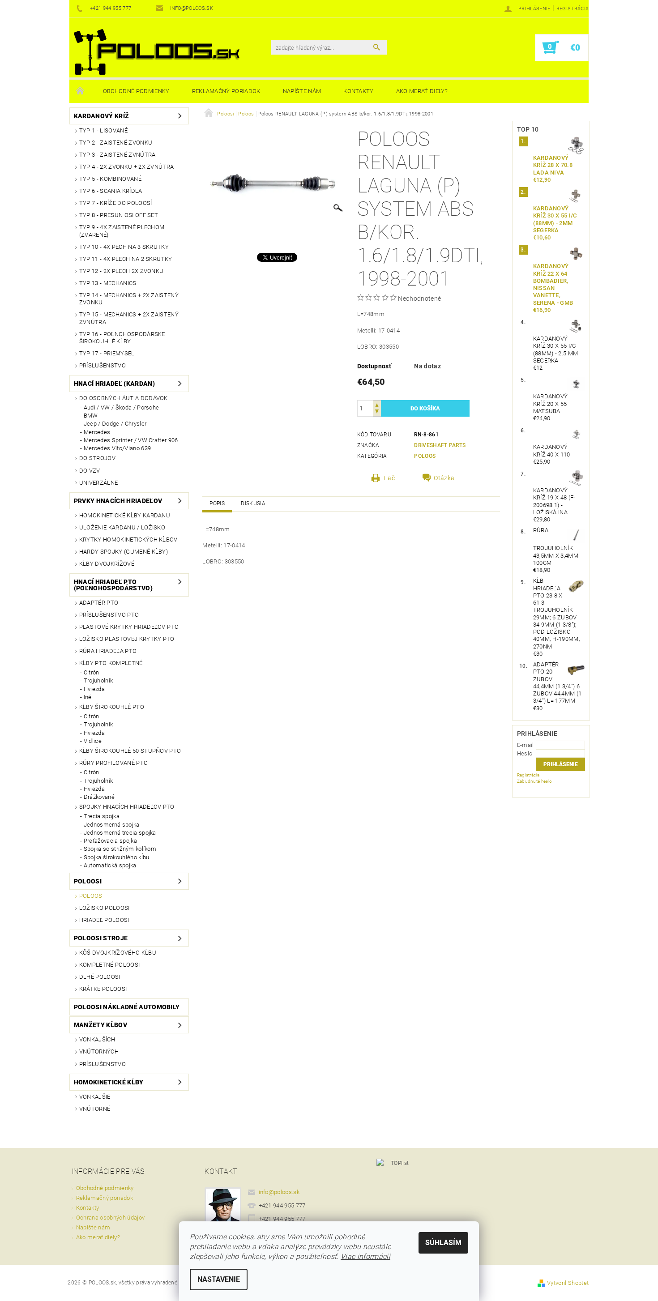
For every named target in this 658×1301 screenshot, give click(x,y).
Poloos (91, 895)
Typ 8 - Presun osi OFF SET (118, 215)
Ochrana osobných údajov (110, 1217)
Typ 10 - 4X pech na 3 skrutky (124, 246)
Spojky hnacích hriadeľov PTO (127, 806)
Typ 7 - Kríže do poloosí (115, 203)
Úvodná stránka (80, 91)
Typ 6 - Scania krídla (110, 191)
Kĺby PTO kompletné (111, 663)
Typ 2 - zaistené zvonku (115, 142)
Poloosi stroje (101, 938)
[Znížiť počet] (377, 412)
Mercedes (97, 432)
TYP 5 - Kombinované (110, 178)
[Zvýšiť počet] (377, 404)
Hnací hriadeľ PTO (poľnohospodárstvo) (113, 585)
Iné (88, 697)
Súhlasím (443, 1242)
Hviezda (94, 689)
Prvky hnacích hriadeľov (118, 500)
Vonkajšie (95, 1096)
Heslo (525, 753)
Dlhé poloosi (99, 976)
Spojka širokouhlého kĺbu (117, 857)
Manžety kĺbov (100, 1024)
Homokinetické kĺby (109, 1082)
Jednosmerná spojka (112, 824)
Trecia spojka (102, 816)
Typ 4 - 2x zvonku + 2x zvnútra (126, 166)
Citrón (91, 672)
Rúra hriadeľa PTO (108, 651)
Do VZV (89, 470)
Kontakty (358, 91)
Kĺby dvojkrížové (106, 563)
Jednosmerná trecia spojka (120, 832)
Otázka (444, 478)
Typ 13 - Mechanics (108, 283)
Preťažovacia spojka (110, 840)
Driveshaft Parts (440, 445)
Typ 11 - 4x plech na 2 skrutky (125, 259)
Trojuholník (98, 680)
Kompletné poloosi (109, 964)
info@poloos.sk (279, 1192)
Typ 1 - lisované (103, 130)
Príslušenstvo (102, 365)
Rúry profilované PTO (113, 762)
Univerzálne (98, 482)
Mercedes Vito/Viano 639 (117, 448)
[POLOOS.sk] (156, 52)
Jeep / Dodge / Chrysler (115, 423)
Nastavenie (218, 1279)
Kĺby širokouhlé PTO (111, 707)
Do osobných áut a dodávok (123, 398)
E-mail (525, 745)
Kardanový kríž (101, 115)
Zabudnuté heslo (534, 781)
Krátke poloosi (103, 988)
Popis (217, 503)
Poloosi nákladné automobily (127, 1007)
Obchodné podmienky (136, 91)
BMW (91, 415)
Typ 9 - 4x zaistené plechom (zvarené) (122, 231)
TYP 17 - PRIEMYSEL (107, 353)
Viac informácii (365, 1256)
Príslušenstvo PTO (109, 614)
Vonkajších (97, 1039)
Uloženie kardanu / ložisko (122, 527)
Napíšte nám (302, 91)
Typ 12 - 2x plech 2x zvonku (121, 271)
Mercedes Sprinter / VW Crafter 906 (131, 440)
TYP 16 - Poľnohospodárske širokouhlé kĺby (122, 338)
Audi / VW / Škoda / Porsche (121, 407)
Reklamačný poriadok (226, 91)
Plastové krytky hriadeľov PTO (129, 626)
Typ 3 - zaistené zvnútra (117, 154)
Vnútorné (95, 1108)
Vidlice (93, 741)
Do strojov (97, 458)
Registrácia (572, 9)
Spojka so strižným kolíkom (120, 848)
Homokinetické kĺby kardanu (124, 515)
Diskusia (253, 503)
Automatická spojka (110, 865)
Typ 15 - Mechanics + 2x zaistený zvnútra (129, 318)
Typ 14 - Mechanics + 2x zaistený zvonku (129, 299)
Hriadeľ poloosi (104, 920)
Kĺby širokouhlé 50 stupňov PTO (130, 750)
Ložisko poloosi (104, 907)
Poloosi (88, 881)
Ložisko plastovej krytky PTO (127, 639)
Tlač (389, 478)
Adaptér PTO (99, 602)
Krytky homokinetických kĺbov (128, 539)
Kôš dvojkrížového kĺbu (117, 952)
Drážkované (99, 796)
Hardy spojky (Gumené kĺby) (123, 551)
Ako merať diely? (422, 91)
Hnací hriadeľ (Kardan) (114, 383)
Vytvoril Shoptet (568, 1283)
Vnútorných (99, 1051)
